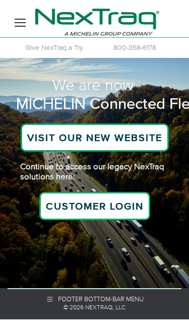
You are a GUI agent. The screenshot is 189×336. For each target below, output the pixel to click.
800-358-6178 (134, 47)
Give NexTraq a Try (54, 47)
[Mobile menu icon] (20, 23)
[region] (94, 173)
